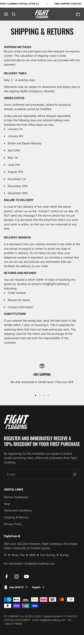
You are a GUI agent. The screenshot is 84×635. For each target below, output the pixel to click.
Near (7, 503)
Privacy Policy (13, 524)
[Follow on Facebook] (6, 576)
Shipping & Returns (16, 517)
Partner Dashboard (16, 497)
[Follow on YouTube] (26, 576)
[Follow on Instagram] (16, 576)
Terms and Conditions (18, 510)
